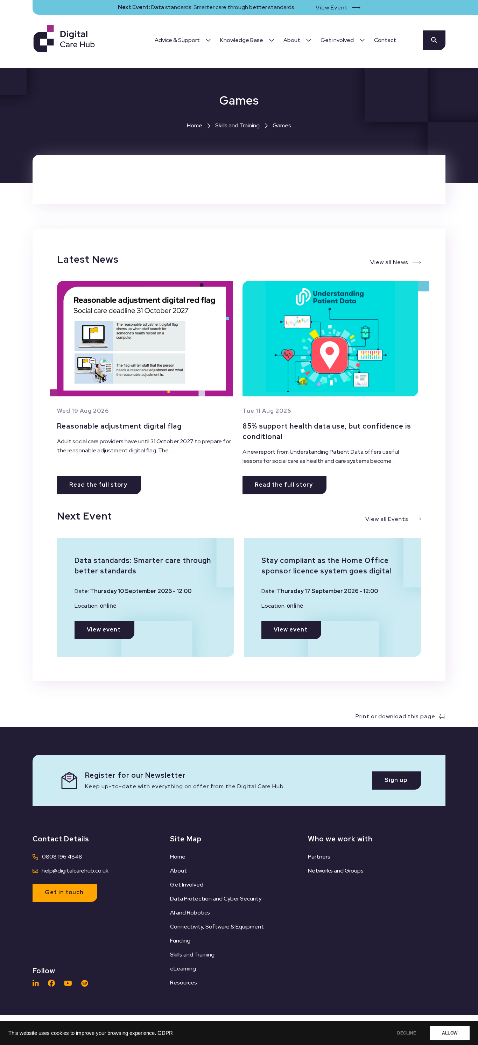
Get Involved (186, 884)
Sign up (396, 780)
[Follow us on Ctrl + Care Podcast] (86, 983)
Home (194, 125)
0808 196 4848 (62, 856)
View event (104, 629)
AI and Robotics (190, 912)
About (178, 870)
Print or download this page (395, 716)
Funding (180, 940)
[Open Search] (434, 40)
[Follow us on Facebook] (53, 983)
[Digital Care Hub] (64, 40)
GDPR (165, 1033)
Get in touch (64, 892)
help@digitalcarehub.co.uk (75, 870)
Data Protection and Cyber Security (215, 898)
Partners (319, 856)
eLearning (183, 968)
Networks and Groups (336, 870)
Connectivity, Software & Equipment (217, 926)
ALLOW (449, 1033)
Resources (183, 982)
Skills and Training (237, 125)
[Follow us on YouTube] (70, 983)
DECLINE (406, 1033)
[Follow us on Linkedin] (37, 983)
